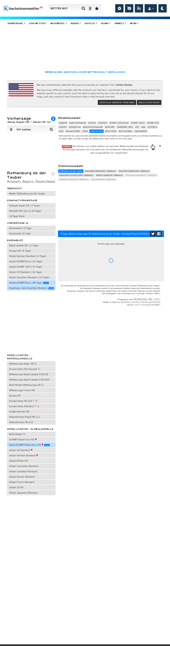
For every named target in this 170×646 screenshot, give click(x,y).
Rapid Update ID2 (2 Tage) (24, 245)
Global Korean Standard (22, 476)
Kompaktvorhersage (22, 200)
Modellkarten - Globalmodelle (30, 429)
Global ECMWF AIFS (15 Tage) (25, 266)
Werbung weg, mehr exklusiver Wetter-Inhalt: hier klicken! (85, 72)
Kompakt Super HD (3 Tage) (24, 205)
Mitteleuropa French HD (22, 390)
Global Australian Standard (23, 466)
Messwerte (57, 23)
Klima (105, 23)
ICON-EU (63, 127)
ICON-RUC (102, 123)
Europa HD (15, 395)
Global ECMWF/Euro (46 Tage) (28, 282)
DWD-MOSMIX (141, 131)
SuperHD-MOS (96, 131)
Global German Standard (22, 455)
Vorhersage (15, 23)
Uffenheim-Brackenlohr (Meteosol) (141, 175)
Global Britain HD (18, 460)
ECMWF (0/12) (138, 123)
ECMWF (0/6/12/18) (119, 123)
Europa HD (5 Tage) (20, 250)
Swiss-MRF (110, 127)
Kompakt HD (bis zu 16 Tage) (25, 211)
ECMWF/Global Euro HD (22, 439)
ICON (61, 131)
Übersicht (14, 188)
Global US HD (16, 487)
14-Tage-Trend (16, 216)
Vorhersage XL (18, 223)
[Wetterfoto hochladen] (129, 8)
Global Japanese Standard (23, 492)
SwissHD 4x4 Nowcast (93, 127)
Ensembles (15, 240)
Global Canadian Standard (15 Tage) (29, 277)
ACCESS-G (152, 127)
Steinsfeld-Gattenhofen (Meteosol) (100, 171)
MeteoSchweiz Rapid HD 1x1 (24, 417)
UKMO (85, 131)
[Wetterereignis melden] (139, 8)
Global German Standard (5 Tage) (27, 256)
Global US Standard (20, 450)
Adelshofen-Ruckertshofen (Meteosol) (76, 175)
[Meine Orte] (97, 8)
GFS (137, 127)
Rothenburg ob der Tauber (71, 171)
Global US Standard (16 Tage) (25, 272)
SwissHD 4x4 (75, 127)
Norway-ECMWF (73, 131)
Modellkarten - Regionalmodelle (19, 357)
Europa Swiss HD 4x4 (21, 401)
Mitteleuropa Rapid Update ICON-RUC (29, 379)
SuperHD (63, 123)
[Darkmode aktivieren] (162, 8)
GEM (143, 127)
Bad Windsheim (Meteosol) (103, 179)
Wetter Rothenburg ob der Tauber (27, 193)
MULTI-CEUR (110, 131)
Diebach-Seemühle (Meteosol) (109, 175)
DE (41, 7)
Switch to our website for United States (117, 102)
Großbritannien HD (19, 411)
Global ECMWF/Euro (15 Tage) (26, 261)
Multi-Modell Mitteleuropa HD (25, 385)
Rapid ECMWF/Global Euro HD (29, 444)
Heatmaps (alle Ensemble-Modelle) (31, 288)
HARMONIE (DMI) (125, 127)
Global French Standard (21, 482)
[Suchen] (83, 8)
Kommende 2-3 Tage (20, 228)
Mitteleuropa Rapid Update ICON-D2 (28, 374)
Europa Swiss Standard (22, 406)
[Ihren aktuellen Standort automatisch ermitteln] (90, 8)
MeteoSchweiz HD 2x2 (21, 422)
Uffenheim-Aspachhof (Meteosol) (74, 179)
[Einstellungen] (119, 8)
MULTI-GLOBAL (125, 131)
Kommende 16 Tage (20, 233)
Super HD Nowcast (77, 123)
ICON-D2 (92, 123)
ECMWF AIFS (153, 123)
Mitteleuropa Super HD (21, 363)
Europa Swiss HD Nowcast (23, 369)
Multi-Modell (16, 434)
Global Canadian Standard (23, 471)
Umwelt (120, 23)
